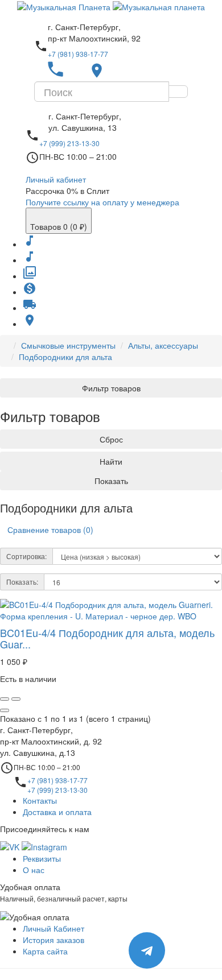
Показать (111, 480)
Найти (111, 461)
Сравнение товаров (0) (50, 529)
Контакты (40, 800)
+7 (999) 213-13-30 (69, 143)
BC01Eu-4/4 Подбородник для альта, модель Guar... (107, 638)
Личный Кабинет (53, 928)
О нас (33, 869)
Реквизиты (42, 858)
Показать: (22, 581)
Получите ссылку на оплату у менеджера (102, 202)
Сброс (111, 439)
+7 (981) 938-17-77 (78, 54)
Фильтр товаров (111, 388)
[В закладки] (4, 699)
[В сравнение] (15, 699)
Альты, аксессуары (163, 345)
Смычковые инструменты (68, 345)
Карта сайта (45, 951)
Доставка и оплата (57, 811)
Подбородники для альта (65, 356)
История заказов (53, 939)
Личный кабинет (56, 179)
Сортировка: (26, 556)
